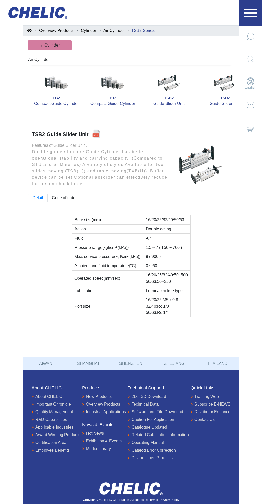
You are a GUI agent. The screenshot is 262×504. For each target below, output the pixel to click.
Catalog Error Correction (154, 450)
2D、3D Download (149, 396)
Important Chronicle (53, 404)
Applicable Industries (54, 427)
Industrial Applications (106, 412)
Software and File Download (157, 412)
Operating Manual (148, 442)
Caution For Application (153, 419)
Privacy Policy (169, 500)
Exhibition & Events (104, 441)
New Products (99, 396)
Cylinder (88, 30)
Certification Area (51, 442)
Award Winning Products (57, 435)
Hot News (95, 433)
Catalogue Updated (149, 427)
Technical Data (145, 404)
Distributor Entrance (212, 412)
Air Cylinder (114, 30)
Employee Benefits (52, 450)
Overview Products (56, 30)
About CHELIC (48, 396)
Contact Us (204, 419)
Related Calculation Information (160, 435)
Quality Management (54, 412)
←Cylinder (50, 45)
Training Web (206, 396)
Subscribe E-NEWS (212, 404)
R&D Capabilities (51, 419)
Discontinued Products (152, 458)
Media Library (98, 448)
